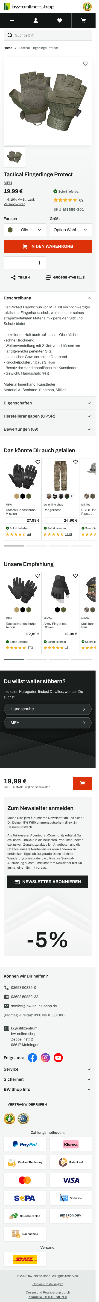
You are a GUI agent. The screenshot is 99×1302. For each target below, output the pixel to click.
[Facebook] (32, 1057)
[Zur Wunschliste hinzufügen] (85, 63)
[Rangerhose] (60, 475)
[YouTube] (58, 1057)
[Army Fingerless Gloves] (60, 589)
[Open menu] (12, 20)
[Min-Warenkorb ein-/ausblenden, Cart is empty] (84, 20)
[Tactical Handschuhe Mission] (23, 475)
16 (67, 647)
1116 (68, 534)
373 (30, 647)
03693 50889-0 (23, 987)
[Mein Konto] (36, 20)
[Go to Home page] (32, 6)
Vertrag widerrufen (27, 1104)
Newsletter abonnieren (51, 881)
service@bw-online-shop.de (34, 1006)
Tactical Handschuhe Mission (21, 511)
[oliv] (48, 101)
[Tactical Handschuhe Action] (23, 589)
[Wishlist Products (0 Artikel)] (60, 20)
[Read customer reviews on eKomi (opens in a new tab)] (87, 6)
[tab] (14, 546)
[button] (48, 1069)
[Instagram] (45, 1057)
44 (29, 534)
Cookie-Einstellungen (47, 1284)
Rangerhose (52, 510)
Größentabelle (69, 277)
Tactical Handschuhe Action (21, 625)
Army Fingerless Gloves (55, 625)
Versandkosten (14, 204)
